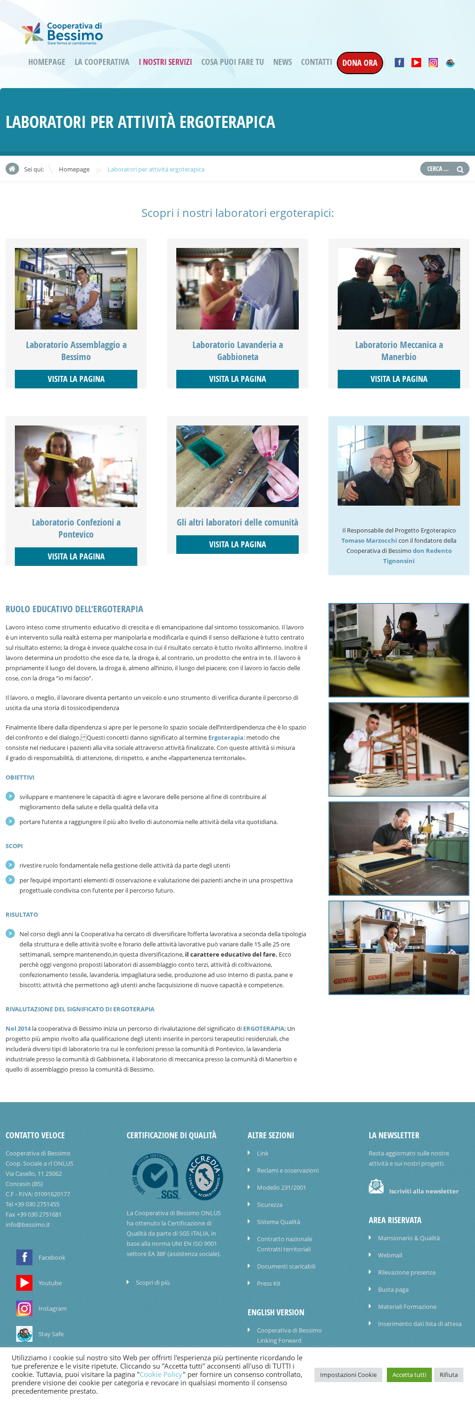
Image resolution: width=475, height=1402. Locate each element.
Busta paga (393, 1289)
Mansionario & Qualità (409, 1238)
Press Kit (269, 1283)
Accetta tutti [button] (409, 1374)
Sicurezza (269, 1204)
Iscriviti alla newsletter (424, 1191)
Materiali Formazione (407, 1306)
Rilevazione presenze (407, 1272)
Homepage (46, 62)
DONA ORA (360, 63)
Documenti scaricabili (286, 1266)
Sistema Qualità (278, 1222)
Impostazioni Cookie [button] (348, 1374)
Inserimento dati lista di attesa (420, 1324)
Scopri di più (153, 1282)
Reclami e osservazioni (288, 1170)
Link (263, 1153)
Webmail (390, 1255)
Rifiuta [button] (449, 1374)
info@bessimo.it (28, 1224)
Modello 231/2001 (281, 1187)
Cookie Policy (161, 1374)
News (282, 62)
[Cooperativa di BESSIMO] (62, 41)
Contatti (316, 62)
